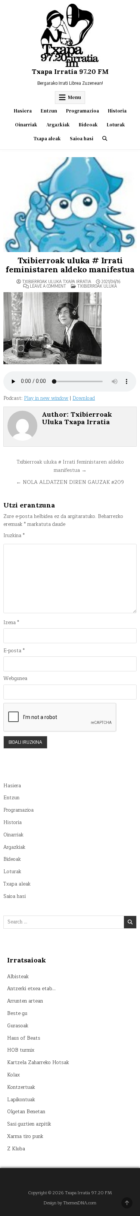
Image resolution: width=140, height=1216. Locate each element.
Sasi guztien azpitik (29, 1124)
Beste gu (17, 1013)
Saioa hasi (81, 138)
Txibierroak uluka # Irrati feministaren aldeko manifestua (70, 265)
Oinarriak (26, 125)
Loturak (116, 125)
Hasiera (23, 111)
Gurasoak (17, 1026)
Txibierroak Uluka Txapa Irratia (56, 281)
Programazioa (82, 111)
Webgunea (15, 679)
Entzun (49, 111)
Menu (74, 97)
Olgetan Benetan (26, 1112)
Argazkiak (58, 125)
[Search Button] (105, 139)
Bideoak (88, 125)
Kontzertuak (21, 1087)
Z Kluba (16, 1149)
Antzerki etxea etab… (31, 989)
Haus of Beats (23, 1038)
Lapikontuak (21, 1100)
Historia (117, 111)
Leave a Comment (48, 286)
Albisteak (18, 977)
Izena (11, 623)
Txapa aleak (47, 138)
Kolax (13, 1075)
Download (83, 398)
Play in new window (46, 398)
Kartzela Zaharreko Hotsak (38, 1062)
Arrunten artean (25, 1001)
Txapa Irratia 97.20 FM (70, 71)
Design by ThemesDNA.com (70, 1203)
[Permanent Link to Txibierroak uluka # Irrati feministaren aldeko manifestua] (69, 204)
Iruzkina (14, 536)
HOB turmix (20, 1050)
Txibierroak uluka (97, 286)
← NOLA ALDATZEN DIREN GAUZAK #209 (70, 482)
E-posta (14, 651)
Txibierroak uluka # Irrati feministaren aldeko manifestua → (70, 466)
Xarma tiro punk (25, 1136)
